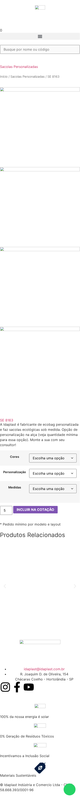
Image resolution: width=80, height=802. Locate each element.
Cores (14, 456)
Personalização (14, 472)
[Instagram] (5, 687)
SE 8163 (6, 420)
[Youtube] (28, 687)
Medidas (14, 487)
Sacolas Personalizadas (19, 66)
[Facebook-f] (17, 687)
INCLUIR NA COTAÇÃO (35, 509)
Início (4, 77)
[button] (40, 36)
